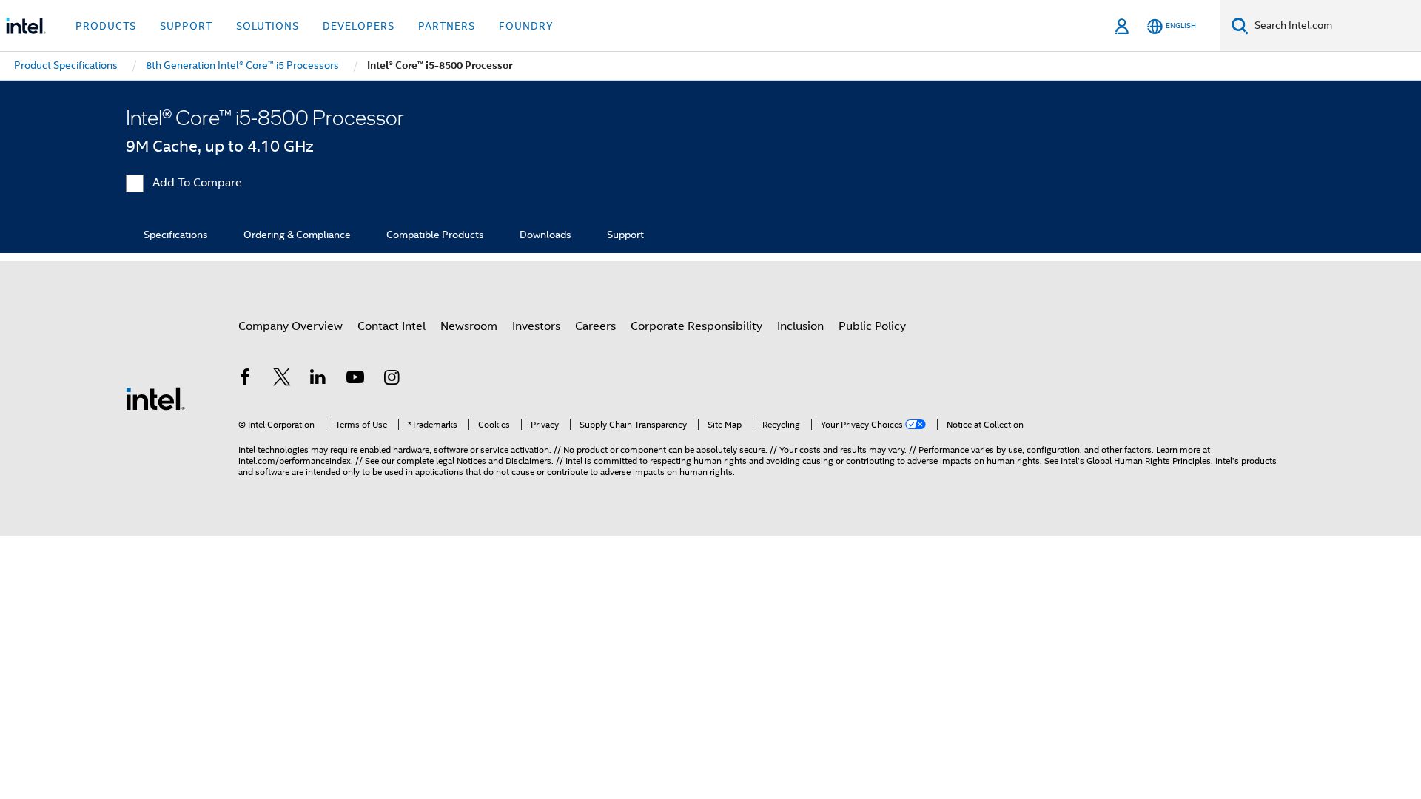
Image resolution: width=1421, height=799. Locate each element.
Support (625, 234)
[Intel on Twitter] (282, 379)
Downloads (545, 234)
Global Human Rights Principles (1148, 460)
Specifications (176, 234)
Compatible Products (435, 234)
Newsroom (468, 326)
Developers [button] (358, 26)
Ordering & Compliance (297, 234)
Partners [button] (446, 26)
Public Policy (872, 326)
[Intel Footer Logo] (155, 398)
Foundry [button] (526, 26)
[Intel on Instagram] (391, 379)
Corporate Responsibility (696, 326)
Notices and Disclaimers (504, 460)
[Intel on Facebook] (245, 379)
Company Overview (290, 326)
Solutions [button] (267, 26)
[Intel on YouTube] (355, 379)
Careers (595, 326)
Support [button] (186, 26)
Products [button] (105, 26)
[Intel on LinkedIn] (318, 379)
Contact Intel (391, 326)
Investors (536, 326)
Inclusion (800, 326)
